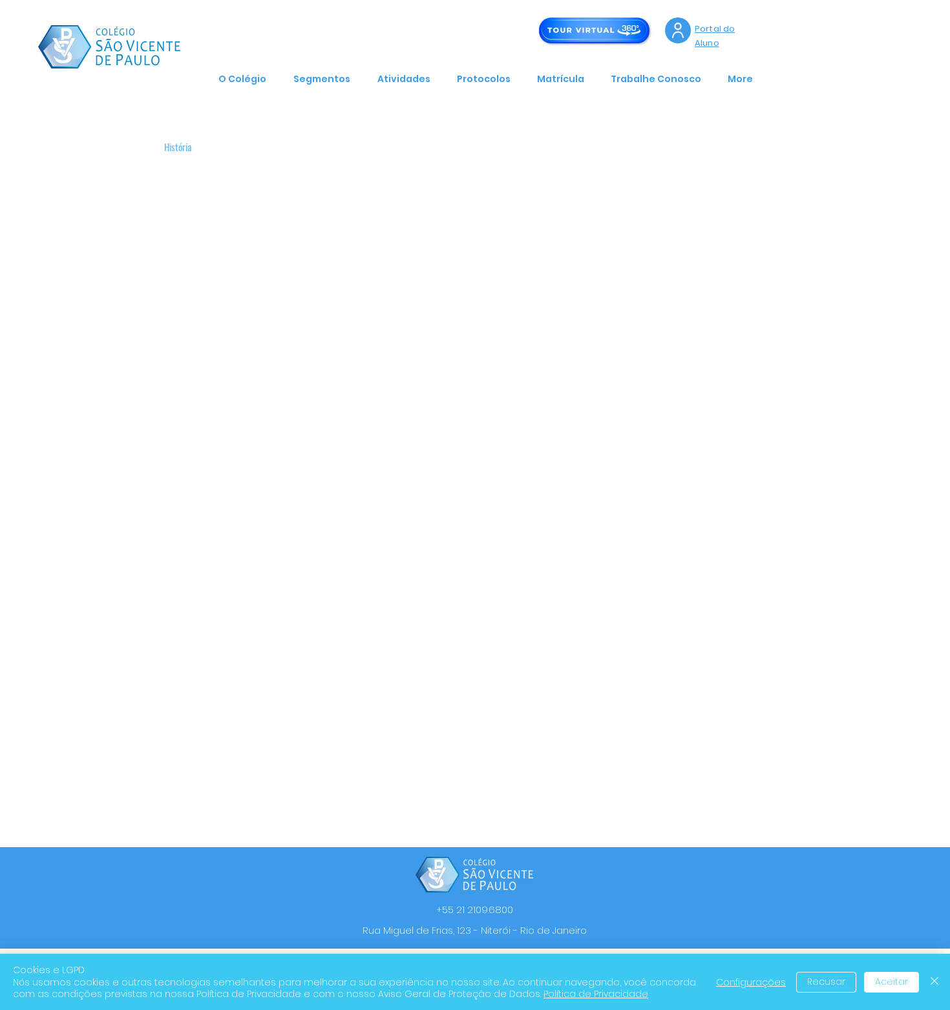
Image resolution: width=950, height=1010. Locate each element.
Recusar (826, 981)
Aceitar (891, 981)
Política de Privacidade (596, 993)
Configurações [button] (751, 982)
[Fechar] (934, 982)
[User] (678, 30)
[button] (246, 78)
